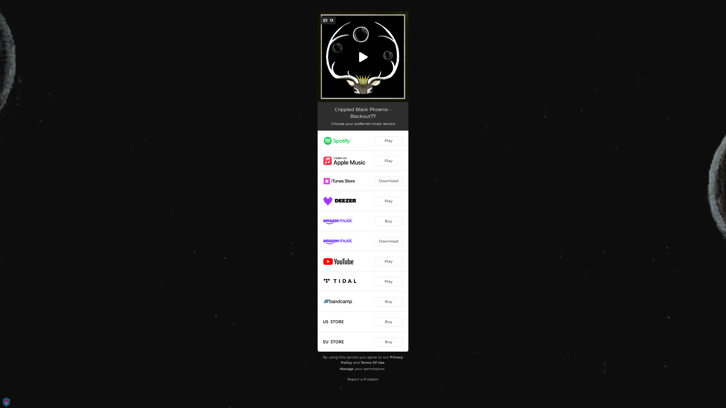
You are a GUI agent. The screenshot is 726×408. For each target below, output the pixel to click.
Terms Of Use (373, 362)
